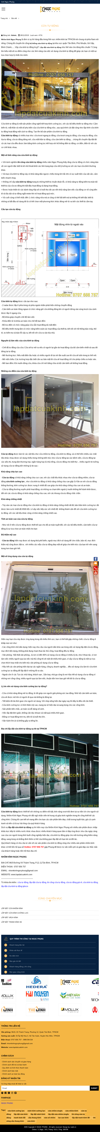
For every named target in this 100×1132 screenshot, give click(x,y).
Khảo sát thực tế (16, 950)
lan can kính (63, 1118)
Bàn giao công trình (17, 972)
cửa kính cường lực (16, 1111)
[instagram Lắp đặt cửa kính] (12, 1093)
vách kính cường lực (36, 1111)
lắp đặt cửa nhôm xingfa (58, 1114)
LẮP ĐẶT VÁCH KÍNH (9, 917)
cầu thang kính (34, 1118)
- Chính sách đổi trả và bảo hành (14, 1065)
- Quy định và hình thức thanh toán (14, 1068)
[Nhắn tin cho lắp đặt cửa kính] (96, 563)
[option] (17, 997)
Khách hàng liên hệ (17, 945)
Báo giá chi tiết (15, 961)
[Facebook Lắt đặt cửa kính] (6, 1093)
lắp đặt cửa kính (21, 1114)
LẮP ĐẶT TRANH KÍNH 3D (11, 922)
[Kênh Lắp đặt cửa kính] (96, 572)
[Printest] (2, 1093)
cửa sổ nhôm (49, 1118)
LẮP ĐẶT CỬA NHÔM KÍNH (12, 908)
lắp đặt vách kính (38, 1114)
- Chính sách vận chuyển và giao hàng (16, 1062)
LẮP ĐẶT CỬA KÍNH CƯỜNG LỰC (14, 913)
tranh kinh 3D (19, 1118)
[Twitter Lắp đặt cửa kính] (15, 1093)
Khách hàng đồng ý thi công (20, 967)
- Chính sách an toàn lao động (13, 1074)
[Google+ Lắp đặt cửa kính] (9, 1093)
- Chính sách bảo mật (9, 1071)
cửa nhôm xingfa (55, 1111)
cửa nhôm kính (71, 1111)
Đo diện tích (14, 956)
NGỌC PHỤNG (7, 1103)
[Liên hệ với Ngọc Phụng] (96, 568)
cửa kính (31, 1121)
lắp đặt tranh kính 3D (81, 1118)
